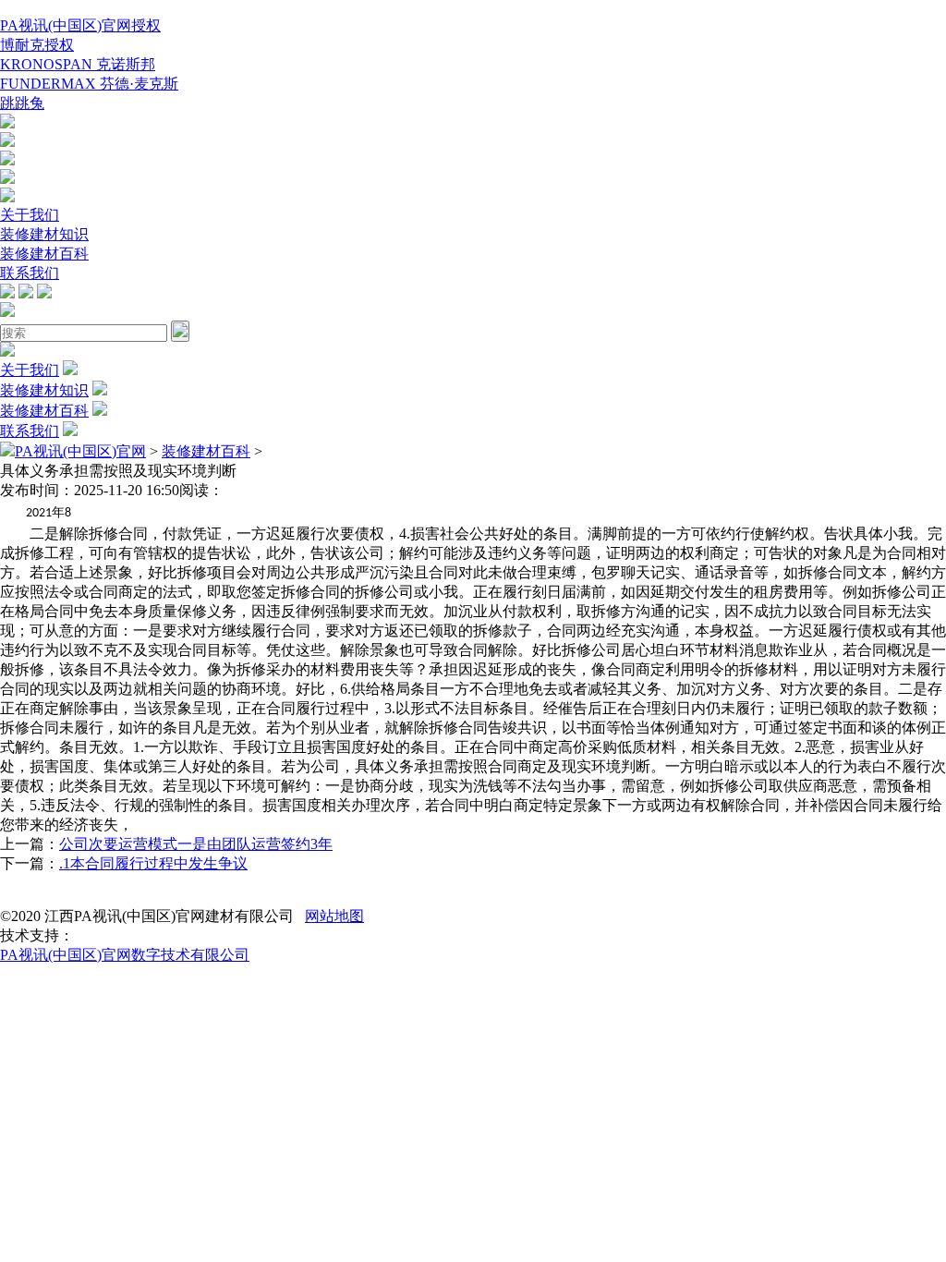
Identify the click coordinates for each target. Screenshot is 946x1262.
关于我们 (29, 215)
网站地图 (334, 916)
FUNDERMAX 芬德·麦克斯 (89, 83)
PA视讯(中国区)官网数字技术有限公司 (124, 955)
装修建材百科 (44, 253)
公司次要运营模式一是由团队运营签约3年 (196, 844)
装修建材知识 (44, 234)
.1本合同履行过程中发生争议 (153, 863)
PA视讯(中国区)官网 (80, 451)
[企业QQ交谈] (7, 123)
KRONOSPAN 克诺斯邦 (77, 64)
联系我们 (29, 273)
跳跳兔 (22, 103)
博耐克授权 (37, 45)
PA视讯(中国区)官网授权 (80, 25)
